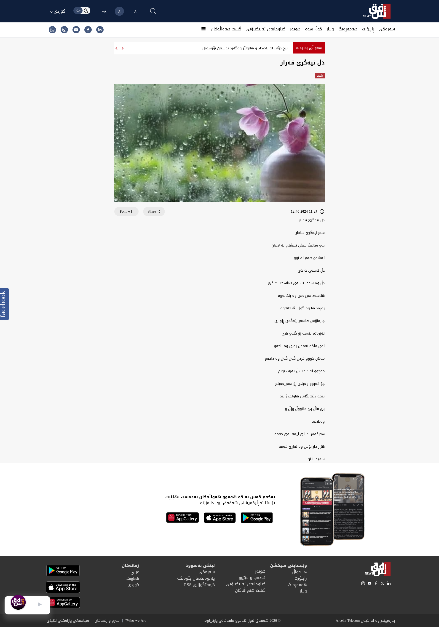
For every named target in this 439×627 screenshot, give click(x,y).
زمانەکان (130, 565)
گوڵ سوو (313, 29)
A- (135, 11)
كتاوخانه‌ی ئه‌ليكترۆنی (265, 29)
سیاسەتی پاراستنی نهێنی (68, 620)
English (132, 578)
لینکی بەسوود (200, 565)
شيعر (320, 75)
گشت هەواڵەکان (226, 29)
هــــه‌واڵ (299, 572)
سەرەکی (387, 29)
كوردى (133, 585)
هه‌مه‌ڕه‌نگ (347, 29)
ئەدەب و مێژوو (252, 577)
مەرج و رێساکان (107, 620)
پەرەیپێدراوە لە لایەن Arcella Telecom (365, 620)
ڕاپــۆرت (368, 29)
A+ (104, 11)
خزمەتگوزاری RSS (199, 585)
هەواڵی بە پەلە (309, 47)
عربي (135, 572)
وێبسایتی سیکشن (288, 565)
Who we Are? (135, 620)
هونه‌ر (295, 29)
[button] (116, 48)
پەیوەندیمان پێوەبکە (196, 578)
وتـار (330, 29)
